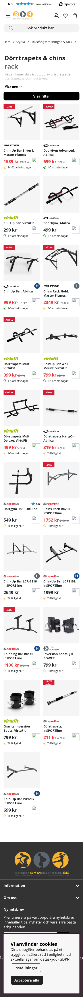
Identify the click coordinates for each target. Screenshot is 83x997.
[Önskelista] (65, 15)
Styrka (20, 42)
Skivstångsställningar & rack (51, 42)
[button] (41, 4)
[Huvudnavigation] (8, 15)
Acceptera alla (26, 980)
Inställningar (25, 967)
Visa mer (11, 86)
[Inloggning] (56, 15)
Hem (7, 42)
